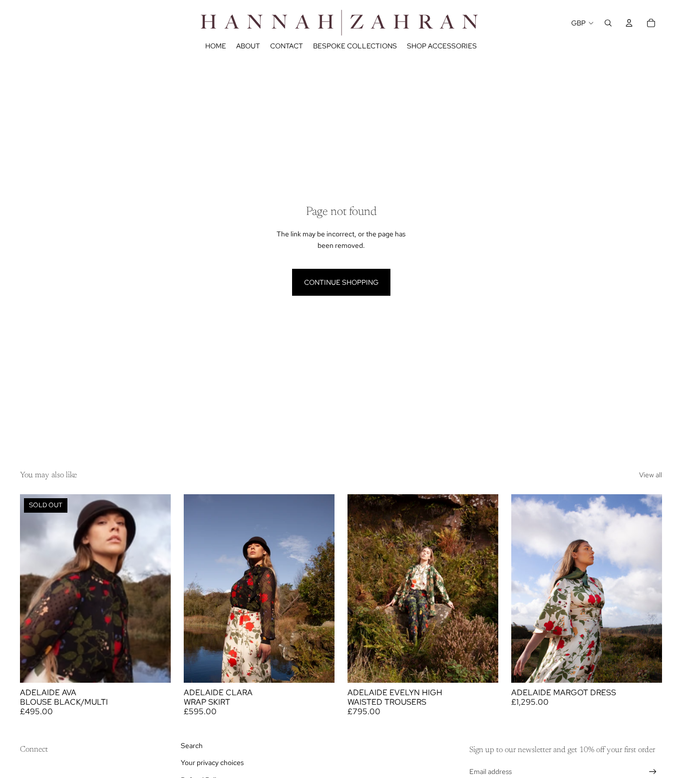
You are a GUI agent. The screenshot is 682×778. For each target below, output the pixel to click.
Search (192, 745)
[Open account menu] (629, 23)
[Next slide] (156, 588)
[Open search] (608, 23)
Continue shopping (341, 282)
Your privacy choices (212, 762)
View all (650, 474)
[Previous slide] (35, 588)
